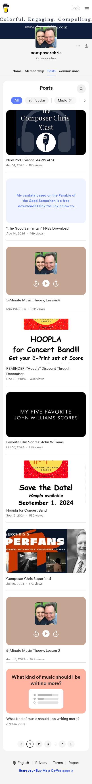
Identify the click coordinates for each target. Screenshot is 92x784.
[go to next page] (71, 744)
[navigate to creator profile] (46, 37)
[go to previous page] (21, 744)
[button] (86, 8)
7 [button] (62, 744)
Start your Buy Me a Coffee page (44, 771)
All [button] (17, 100)
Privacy (41, 763)
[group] (46, 141)
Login (75, 8)
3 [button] (48, 744)
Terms (58, 763)
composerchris (46, 52)
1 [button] (30, 744)
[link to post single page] (46, 139)
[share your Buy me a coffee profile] (86, 46)
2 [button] (39, 744)
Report (74, 763)
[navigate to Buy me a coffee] (6, 8)
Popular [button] (39, 100)
